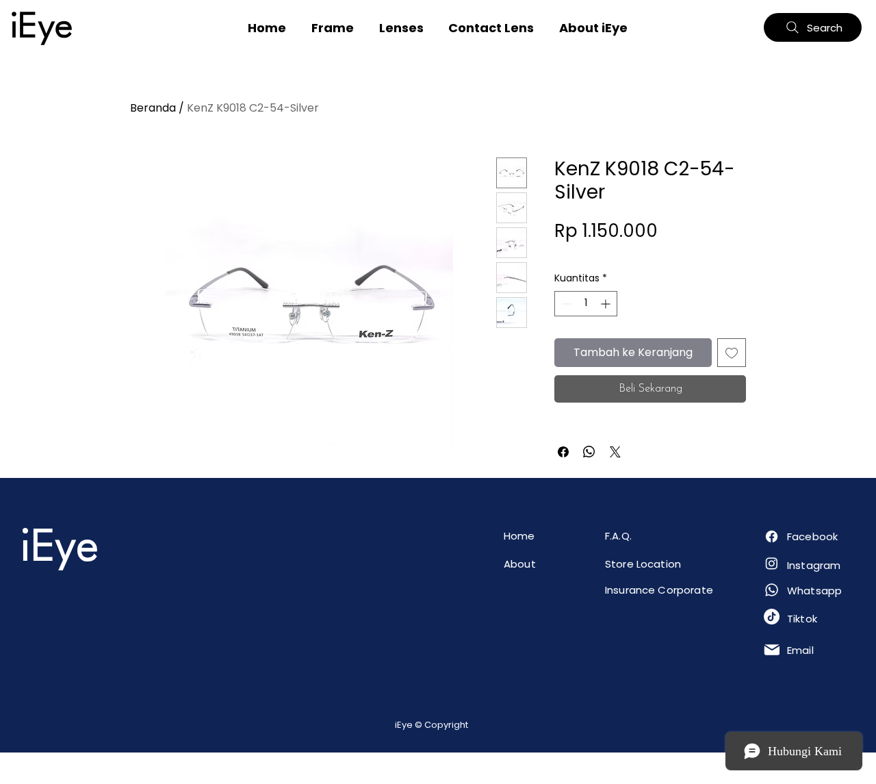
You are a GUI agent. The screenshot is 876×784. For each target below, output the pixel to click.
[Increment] (606, 304)
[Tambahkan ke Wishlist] (731, 352)
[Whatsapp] (772, 590)
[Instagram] (772, 563)
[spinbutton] (586, 304)
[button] (333, 28)
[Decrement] (565, 304)
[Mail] (772, 650)
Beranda (153, 108)
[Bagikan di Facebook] (563, 452)
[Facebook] (772, 536)
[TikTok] (772, 616)
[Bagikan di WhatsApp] (589, 452)
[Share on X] (615, 452)
